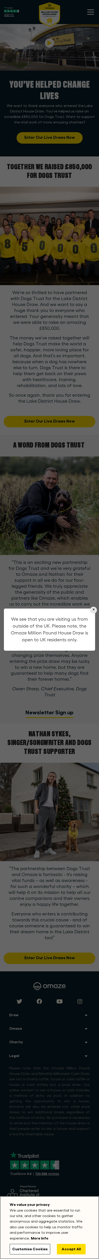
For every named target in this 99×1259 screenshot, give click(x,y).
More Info (39, 1238)
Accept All (71, 1249)
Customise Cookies (30, 1249)
